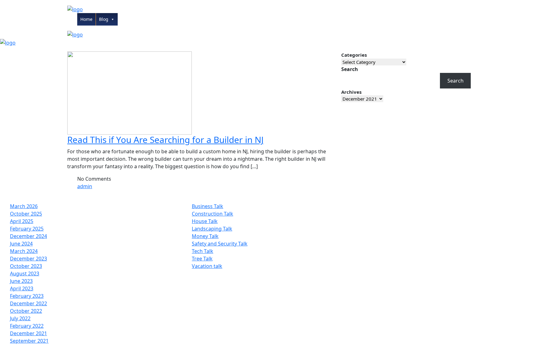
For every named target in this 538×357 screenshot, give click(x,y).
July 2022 (20, 318)
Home (86, 19)
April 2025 (21, 221)
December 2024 (28, 236)
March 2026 (24, 206)
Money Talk (205, 236)
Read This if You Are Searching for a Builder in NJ (165, 139)
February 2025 (27, 228)
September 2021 (29, 340)
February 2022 (27, 325)
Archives (351, 92)
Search (349, 69)
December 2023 (28, 258)
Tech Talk (202, 251)
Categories (354, 55)
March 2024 (24, 251)
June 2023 (21, 281)
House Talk (205, 221)
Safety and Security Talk (220, 243)
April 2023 (21, 288)
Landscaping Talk (212, 228)
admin (84, 186)
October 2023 (26, 266)
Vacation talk (207, 266)
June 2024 (21, 243)
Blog (103, 19)
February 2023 (27, 296)
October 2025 (26, 213)
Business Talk (207, 206)
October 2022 (26, 310)
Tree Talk (202, 258)
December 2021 (28, 333)
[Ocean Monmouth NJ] (75, 8)
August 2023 (24, 273)
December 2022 (28, 303)
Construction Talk (212, 213)
